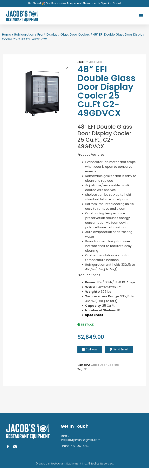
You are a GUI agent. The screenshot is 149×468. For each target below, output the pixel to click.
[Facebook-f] (8, 446)
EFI (85, 369)
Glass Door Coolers (75, 34)
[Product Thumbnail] (67, 68)
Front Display (47, 34)
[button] (141, 15)
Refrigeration (24, 34)
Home (6, 34)
